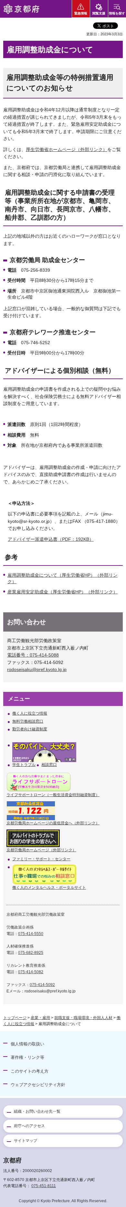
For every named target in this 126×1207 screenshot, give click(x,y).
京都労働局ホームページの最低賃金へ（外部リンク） (53, 823)
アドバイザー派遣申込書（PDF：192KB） (51, 539)
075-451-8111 (43, 1186)
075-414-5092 (42, 984)
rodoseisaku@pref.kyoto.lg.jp (37, 669)
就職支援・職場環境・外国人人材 (83, 1018)
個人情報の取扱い (27, 1043)
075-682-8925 (30, 952)
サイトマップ (25, 1140)
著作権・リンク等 (27, 1057)
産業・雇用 (40, 1018)
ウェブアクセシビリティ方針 (38, 1084)
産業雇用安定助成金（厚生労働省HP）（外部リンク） (62, 591)
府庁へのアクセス (29, 1126)
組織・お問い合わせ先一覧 (37, 1111)
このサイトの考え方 (29, 1071)
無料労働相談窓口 (27, 721)
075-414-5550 (30, 933)
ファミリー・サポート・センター (41, 859)
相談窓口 (49, 764)
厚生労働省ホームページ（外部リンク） (66, 149)
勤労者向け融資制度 (29, 729)
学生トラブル (24, 764)
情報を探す (117, 13)
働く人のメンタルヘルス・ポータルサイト (49, 887)
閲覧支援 (98, 13)
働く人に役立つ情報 (29, 713)
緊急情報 (80, 13)
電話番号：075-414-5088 (33, 655)
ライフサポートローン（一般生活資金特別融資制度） (53, 795)
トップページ (14, 1018)
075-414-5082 (30, 972)
